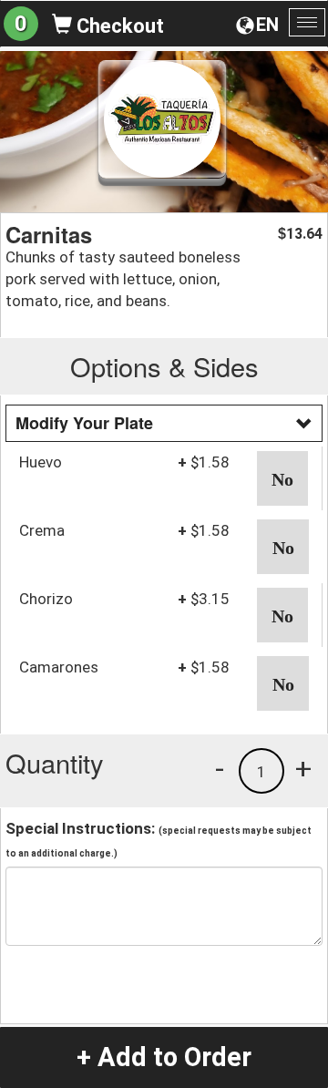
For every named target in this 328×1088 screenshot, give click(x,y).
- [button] (219, 768)
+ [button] (303, 768)
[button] (282, 478)
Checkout (118, 26)
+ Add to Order (164, 1057)
